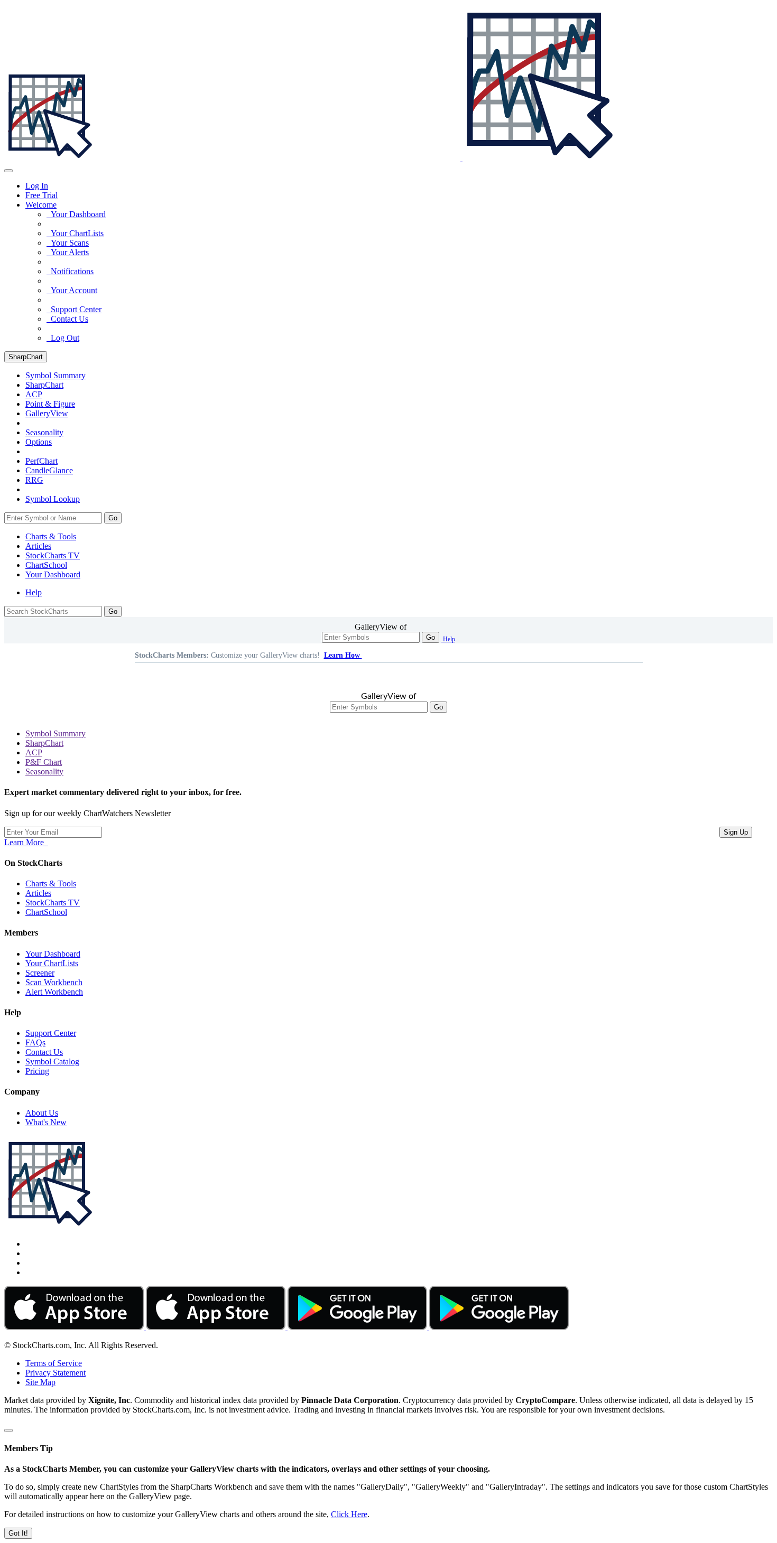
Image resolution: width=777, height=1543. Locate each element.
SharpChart (25, 357)
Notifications (70, 271)
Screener (39, 972)
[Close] (8, 1430)
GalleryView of (380, 626)
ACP (33, 752)
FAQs (35, 1042)
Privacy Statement (55, 1372)
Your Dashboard (76, 214)
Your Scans (68, 242)
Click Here (349, 1514)
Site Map (40, 1382)
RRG (34, 479)
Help (33, 592)
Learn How (343, 655)
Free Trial (41, 195)
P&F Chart (43, 762)
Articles (38, 545)
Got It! (18, 1533)
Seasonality (44, 432)
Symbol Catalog (52, 1061)
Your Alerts (68, 252)
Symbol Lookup (52, 498)
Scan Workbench (53, 982)
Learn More (26, 842)
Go (112, 518)
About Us (41, 1112)
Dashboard (52, 574)
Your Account (72, 290)
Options (38, 441)
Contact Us (67, 318)
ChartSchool (46, 564)
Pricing (37, 1071)
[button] (41, 204)
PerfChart (41, 460)
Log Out (63, 337)
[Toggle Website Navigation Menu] (8, 170)
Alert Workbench (54, 991)
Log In (36, 185)
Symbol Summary (55, 733)
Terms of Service (53, 1363)
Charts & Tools (50, 536)
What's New (46, 1122)
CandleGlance (49, 470)
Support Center (74, 309)
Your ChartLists (75, 233)
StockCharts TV (52, 555)
